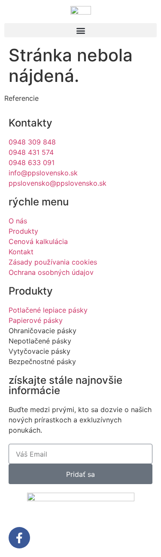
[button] (80, 30)
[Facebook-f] (19, 537)
